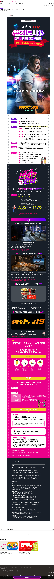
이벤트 (48, 5)
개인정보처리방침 (6, 567)
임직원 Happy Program (2, 568)
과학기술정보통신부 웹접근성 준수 (49, 575)
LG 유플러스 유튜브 (50, 572)
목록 (28, 534)
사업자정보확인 (26, 570)
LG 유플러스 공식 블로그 (53, 572)
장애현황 (30, 567)
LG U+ (1, 1)
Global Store (49, 567)
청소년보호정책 (17, 567)
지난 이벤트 (52, 5)
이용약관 (1, 567)
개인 (44, 5)
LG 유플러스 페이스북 (48, 572)
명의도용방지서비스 (28, 567)
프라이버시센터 (10, 567)
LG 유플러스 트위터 (51, 572)
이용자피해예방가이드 (21, 567)
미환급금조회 (24, 567)
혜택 (46, 5)
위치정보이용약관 (3, 567)
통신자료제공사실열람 (14, 567)
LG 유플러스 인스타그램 (46, 572)
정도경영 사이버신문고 (52, 575)
